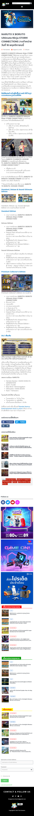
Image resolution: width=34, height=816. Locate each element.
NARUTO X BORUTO (23, 480)
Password (3, 767)
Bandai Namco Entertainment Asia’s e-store (15, 407)
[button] (22, 6)
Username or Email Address (8, 759)
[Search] (31, 3)
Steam (15, 482)
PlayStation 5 (7, 482)
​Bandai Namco (11, 480)
